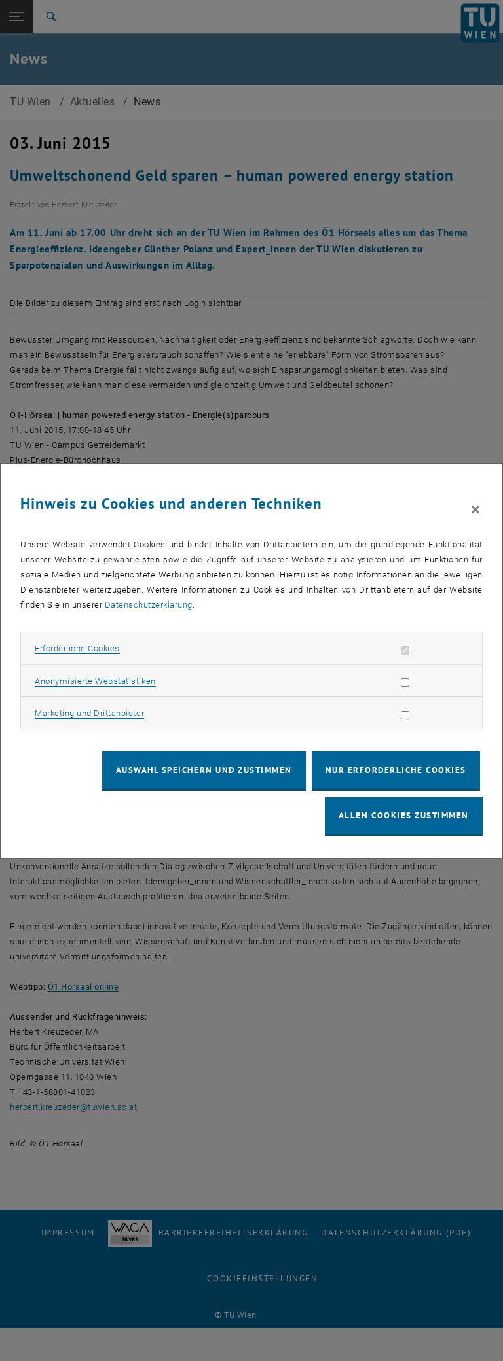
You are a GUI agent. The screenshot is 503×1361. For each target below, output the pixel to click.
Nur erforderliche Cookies (396, 770)
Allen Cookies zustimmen (404, 815)
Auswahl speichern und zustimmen (204, 770)
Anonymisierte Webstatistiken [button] (95, 681)
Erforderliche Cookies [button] (77, 648)
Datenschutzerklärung (149, 605)
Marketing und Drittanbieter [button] (89, 713)
